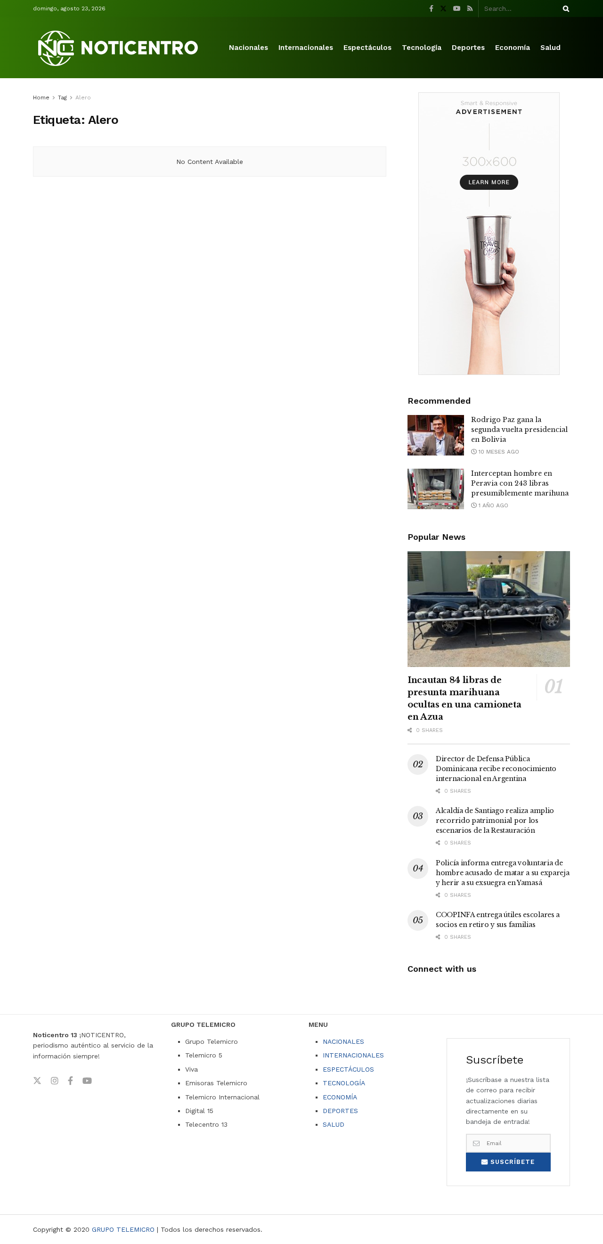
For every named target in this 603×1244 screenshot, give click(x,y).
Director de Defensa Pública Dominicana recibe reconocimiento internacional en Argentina (496, 769)
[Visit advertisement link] (488, 233)
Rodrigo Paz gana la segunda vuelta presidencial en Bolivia (519, 429)
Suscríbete (511, 1161)
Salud (550, 47)
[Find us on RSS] (470, 8)
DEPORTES (340, 1110)
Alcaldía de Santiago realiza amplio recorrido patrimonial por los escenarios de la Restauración (495, 820)
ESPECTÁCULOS (348, 1069)
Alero (83, 97)
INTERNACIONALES (353, 1055)
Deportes (468, 47)
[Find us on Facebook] (431, 8)
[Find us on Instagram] (54, 1081)
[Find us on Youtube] (457, 8)
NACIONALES (343, 1041)
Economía (512, 47)
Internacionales (305, 47)
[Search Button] (564, 8)
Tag (62, 97)
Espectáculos (367, 47)
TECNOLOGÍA (344, 1083)
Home (41, 97)
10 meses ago (498, 451)
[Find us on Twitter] (443, 8)
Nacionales (248, 47)
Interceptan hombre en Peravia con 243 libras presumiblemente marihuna (520, 483)
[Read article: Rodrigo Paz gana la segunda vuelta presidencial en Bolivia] (435, 435)
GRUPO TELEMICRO (123, 1229)
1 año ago (492, 505)
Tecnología (421, 47)
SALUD (333, 1124)
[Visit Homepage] (119, 47)
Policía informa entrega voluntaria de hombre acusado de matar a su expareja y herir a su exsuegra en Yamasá (503, 873)
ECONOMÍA (340, 1097)
